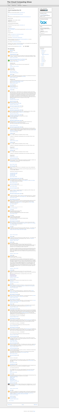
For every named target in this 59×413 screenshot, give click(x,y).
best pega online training (13, 275)
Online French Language (23, 229)
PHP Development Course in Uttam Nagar (15, 103)
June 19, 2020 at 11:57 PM (13, 213)
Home (9, 5)
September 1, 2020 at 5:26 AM (14, 240)
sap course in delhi (12, 175)
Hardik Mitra (11, 150)
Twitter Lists (14, 5)
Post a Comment (11, 400)
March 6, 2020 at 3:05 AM (13, 164)
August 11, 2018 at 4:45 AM (13, 77)
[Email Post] (23, 46)
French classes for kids (28, 319)
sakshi (11, 226)
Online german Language (16, 229)
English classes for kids (25, 312)
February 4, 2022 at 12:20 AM (14, 388)
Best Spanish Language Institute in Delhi (16, 120)
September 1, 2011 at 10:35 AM (14, 61)
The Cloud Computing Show (19, 2)
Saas (24, 60)
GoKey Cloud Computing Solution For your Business (17, 59)
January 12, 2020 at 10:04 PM (14, 140)
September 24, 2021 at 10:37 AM (14, 381)
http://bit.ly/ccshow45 (29, 29)
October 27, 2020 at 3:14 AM (14, 297)
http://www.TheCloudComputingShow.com (22, 39)
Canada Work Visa (12, 161)
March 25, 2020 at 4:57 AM (13, 182)
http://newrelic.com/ (22, 12)
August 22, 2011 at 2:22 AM (13, 52)
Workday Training (12, 377)
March (43, 59)
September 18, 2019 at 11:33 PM (14, 99)
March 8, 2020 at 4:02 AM (13, 176)
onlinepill (11, 89)
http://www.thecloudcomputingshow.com (25, 16)
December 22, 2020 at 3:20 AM (14, 334)
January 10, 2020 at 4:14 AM (14, 131)
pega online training (12, 274)
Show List (24, 5)
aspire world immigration (13, 158)
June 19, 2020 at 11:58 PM (13, 219)
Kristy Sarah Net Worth (13, 397)
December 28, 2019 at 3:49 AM (14, 113)
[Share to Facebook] (27, 46)
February (43, 60)
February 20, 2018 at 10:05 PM (14, 72)
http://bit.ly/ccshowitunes (19, 44)
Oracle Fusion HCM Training (14, 376)
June (43, 56)
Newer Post (10, 404)
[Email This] (25, 46)
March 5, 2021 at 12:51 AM (13, 353)
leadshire (11, 255)
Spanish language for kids (13, 285)
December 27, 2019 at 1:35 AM (14, 108)
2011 (42, 49)
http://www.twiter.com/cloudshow (16, 41)
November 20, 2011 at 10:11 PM (14, 66)
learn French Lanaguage (17, 122)
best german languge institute (14, 116)
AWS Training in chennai (13, 71)
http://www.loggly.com (12, 29)
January (43, 61)
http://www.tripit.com (12, 28)
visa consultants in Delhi (13, 340)
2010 (42, 63)
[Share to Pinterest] (28, 46)
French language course (25, 180)
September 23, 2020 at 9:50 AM (14, 282)
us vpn (11, 65)
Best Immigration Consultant (14, 199)
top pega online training (13, 276)
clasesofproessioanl (13, 364)
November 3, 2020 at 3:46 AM (14, 302)
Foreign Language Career (22, 196)
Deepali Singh (12, 396)
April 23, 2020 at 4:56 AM (13, 186)
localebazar (11, 133)
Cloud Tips (19, 5)
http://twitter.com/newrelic (20, 34)
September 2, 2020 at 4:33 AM (14, 268)
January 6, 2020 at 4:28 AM (13, 118)
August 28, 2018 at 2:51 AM (13, 83)
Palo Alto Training (12, 379)
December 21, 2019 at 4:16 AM (14, 104)
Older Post (35, 404)
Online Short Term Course (15, 239)
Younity (11, 205)
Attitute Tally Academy (13, 101)
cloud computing (19, 60)
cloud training (23, 76)
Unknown (11, 74)
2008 (42, 65)
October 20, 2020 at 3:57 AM (14, 292)
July (42, 53)
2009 (42, 64)
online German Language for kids (21, 285)
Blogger (34, 411)
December (43, 50)
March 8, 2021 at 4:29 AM (13, 372)
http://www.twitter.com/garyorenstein (17, 37)
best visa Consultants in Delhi (24, 352)
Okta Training (12, 378)
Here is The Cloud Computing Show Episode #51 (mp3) (15, 14)
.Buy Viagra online (12, 98)
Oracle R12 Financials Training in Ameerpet (17, 81)
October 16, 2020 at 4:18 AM (14, 287)
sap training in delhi (12, 174)
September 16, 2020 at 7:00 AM (14, 277)
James (11, 390)
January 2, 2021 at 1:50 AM (13, 341)
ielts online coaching (30, 360)
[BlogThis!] (25, 46)
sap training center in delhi (13, 173)
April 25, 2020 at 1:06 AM (13, 197)
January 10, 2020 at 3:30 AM (14, 125)
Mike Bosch (11, 50)
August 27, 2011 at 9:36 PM (13, 57)
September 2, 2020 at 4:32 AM (14, 253)
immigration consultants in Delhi (17, 190)
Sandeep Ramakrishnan (13, 54)
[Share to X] (26, 46)
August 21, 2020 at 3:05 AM (13, 234)
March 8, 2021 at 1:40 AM (13, 362)
